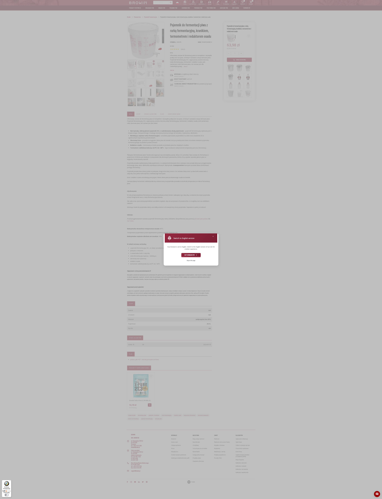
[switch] (7, 495)
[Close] (213, 236)
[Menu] (10, 481)
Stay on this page (191, 260)
